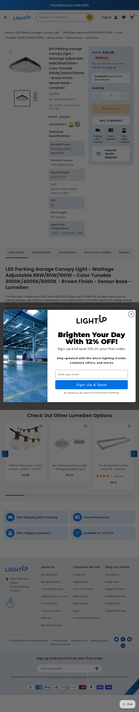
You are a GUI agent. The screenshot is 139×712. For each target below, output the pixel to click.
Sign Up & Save (91, 385)
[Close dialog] (131, 314)
